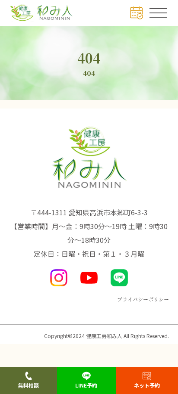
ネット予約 (147, 385)
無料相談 (28, 385)
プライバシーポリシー (143, 299)
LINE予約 (86, 385)
